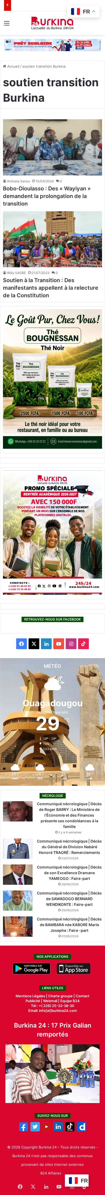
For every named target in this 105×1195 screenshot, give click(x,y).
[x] (35, 1130)
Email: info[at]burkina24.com (52, 1010)
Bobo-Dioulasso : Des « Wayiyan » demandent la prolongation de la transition (47, 196)
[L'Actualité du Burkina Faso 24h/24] (52, 23)
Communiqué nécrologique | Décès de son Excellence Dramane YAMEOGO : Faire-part (69, 873)
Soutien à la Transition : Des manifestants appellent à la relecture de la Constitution (50, 288)
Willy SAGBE (16, 273)
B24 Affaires (50, 1173)
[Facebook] (23, 1130)
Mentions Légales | (32, 996)
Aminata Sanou (18, 181)
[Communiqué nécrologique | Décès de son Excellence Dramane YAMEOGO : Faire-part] (18, 874)
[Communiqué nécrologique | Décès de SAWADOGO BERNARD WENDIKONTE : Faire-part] (18, 900)
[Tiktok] (70, 1130)
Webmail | (51, 1001)
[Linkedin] (58, 1130)
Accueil (12, 66)
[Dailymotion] (81, 1130)
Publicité (33, 1001)
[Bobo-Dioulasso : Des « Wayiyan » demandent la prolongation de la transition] (52, 147)
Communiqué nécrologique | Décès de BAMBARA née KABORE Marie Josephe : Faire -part (69, 925)
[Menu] (6, 25)
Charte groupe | (62, 996)
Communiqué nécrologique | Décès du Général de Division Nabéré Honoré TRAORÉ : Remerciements (69, 847)
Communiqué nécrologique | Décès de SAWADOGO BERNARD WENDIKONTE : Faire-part (69, 899)
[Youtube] (46, 1130)
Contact (82, 996)
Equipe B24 (70, 1001)
